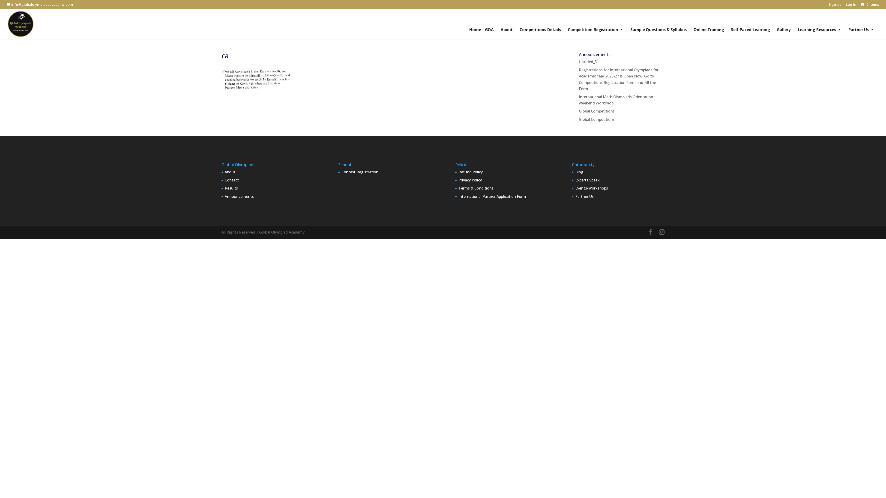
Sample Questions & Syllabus (658, 29)
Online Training (709, 29)
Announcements (239, 196)
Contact (232, 180)
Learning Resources (817, 29)
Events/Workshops (591, 188)
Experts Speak (587, 180)
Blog (579, 172)
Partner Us (858, 29)
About (507, 29)
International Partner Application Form (492, 196)
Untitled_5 (588, 61)
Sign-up (835, 5)
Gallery (784, 29)
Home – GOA (481, 29)
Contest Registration (359, 172)
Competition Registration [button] (593, 29)
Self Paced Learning (750, 29)
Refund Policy (470, 172)
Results (231, 188)
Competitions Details (540, 29)
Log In (851, 5)
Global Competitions (597, 111)
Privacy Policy (470, 180)
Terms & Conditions (476, 188)
